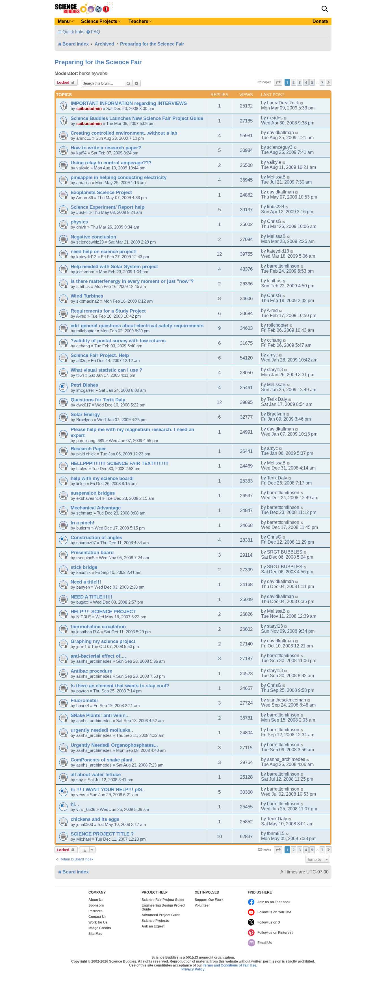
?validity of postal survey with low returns (118, 340)
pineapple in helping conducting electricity (118, 177)
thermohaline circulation (98, 626)
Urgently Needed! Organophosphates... (114, 745)
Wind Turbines (87, 296)
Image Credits (99, 928)
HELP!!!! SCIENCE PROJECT (103, 611)
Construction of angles (96, 537)
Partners (95, 911)
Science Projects (155, 921)
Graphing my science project (103, 641)
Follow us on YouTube (274, 912)
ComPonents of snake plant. (102, 760)
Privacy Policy (193, 969)
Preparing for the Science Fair (98, 62)
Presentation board (92, 552)
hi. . (75, 804)
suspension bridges (93, 493)
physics (79, 222)
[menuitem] (93, 32)
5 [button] (312, 82)
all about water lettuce (96, 774)
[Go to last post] (302, 103)
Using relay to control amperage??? (111, 162)
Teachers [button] (138, 21)
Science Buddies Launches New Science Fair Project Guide (137, 118)
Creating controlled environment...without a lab (124, 133)
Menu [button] (64, 21)
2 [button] (293, 82)
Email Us (264, 943)
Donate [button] (320, 21)
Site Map (95, 934)
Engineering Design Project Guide (163, 907)
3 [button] (300, 82)
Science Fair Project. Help (100, 355)
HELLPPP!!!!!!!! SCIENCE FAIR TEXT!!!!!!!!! (120, 463)
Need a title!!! (86, 582)
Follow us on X (268, 922)
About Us (95, 900)
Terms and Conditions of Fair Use (229, 965)
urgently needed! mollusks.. (102, 730)
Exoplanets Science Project (101, 192)
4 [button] (306, 82)
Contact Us (97, 917)
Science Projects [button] (99, 21)
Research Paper (88, 448)
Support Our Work (209, 900)
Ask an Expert (153, 926)
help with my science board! (102, 478)
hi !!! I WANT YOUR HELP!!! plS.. (108, 789)
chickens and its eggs (95, 819)
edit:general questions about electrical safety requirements (137, 325)
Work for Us (98, 922)
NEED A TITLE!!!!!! (91, 597)
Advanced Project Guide (161, 915)
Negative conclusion (93, 237)
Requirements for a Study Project (108, 311)
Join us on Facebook (273, 902)
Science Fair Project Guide (163, 900)
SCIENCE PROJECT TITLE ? (102, 834)
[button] (324, 8)
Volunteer (202, 905)
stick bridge (84, 567)
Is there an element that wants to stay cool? (120, 685)
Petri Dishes (84, 385)
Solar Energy (85, 414)
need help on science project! (104, 251)
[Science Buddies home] (84, 8)
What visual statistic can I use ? (106, 370)
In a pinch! (82, 523)
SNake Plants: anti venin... (100, 715)
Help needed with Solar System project (114, 266)
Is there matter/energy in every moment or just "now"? (132, 281)
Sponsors (96, 905)
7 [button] (322, 82)
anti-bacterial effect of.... (98, 656)
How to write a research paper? (106, 147)
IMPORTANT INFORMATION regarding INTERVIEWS (129, 103)
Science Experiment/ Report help (107, 207)
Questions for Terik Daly (98, 400)
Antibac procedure (91, 671)
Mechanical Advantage (96, 508)
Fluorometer (84, 700)
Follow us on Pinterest (275, 933)
